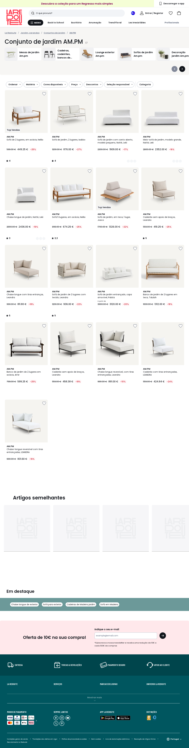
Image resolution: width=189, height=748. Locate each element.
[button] (179, 13)
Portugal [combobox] (175, 739)
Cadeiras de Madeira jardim (81, 604)
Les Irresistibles (137, 22)
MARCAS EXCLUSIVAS (108, 684)
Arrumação (95, 22)
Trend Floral (115, 22)
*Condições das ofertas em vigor (44, 739)
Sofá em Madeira (109, 604)
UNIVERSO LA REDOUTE (156, 684)
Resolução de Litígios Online (144, 739)
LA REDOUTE (12, 684)
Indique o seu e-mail (106, 629)
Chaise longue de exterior (24, 604)
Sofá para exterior (52, 604)
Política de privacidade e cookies (74, 739)
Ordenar (13, 84)
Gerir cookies (96, 739)
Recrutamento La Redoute (17, 742)
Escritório (76, 22)
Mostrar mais (94, 697)
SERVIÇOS (58, 684)
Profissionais (172, 22)
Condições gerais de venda (17, 739)
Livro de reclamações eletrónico (117, 739)
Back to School (56, 22)
